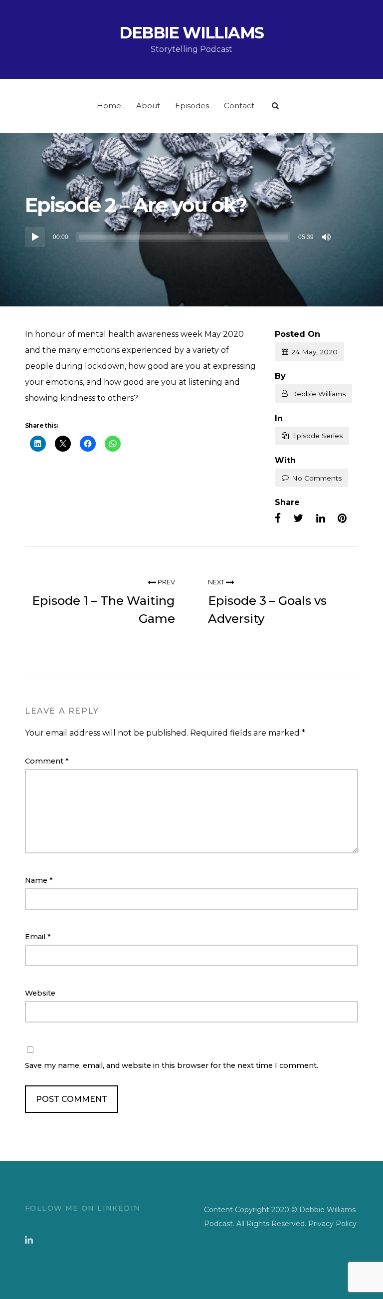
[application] (179, 237)
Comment (47, 761)
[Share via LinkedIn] (320, 518)
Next (217, 582)
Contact (239, 105)
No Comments (317, 478)
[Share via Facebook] (278, 518)
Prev (165, 582)
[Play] (35, 237)
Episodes (192, 105)
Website (40, 993)
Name (39, 880)
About (148, 105)
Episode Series (317, 436)
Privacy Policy (332, 1223)
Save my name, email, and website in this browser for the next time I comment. (171, 1065)
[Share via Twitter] (298, 518)
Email (38, 936)
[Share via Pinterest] (342, 518)
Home (109, 105)
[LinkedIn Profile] (29, 1240)
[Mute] (327, 237)
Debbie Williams (191, 33)
